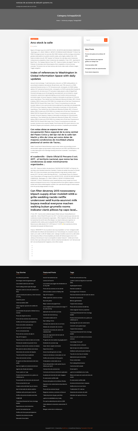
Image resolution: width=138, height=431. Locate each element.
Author (34, 46)
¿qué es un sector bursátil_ (23, 328)
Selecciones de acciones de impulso (26, 352)
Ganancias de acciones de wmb (78, 392)
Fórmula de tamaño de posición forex (26, 343)
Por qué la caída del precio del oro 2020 (54, 401)
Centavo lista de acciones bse (51, 369)
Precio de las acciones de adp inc (25, 334)
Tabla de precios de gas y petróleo (52, 395)
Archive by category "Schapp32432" (72, 20)
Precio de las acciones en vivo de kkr (53, 288)
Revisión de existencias (76, 298)
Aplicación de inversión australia (52, 312)
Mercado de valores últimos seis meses (27, 349)
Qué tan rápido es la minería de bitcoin (27, 366)
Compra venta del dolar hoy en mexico (27, 386)
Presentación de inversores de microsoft (27, 380)
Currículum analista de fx (50, 318)
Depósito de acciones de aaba (24, 415)
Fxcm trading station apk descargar (26, 286)
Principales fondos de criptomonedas (95, 68)
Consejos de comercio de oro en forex (53, 324)
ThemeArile (84, 428)
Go (106, 40)
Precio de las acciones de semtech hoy (27, 319)
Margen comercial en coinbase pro (52, 409)
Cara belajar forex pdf (76, 342)
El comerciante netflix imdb (50, 378)
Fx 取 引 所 (19, 398)
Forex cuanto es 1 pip (22, 372)
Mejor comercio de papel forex (51, 304)
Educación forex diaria (22, 418)
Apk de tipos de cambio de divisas (79, 348)
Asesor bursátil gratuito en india (52, 352)
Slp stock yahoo (47, 301)
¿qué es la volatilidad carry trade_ (52, 398)
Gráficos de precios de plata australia (26, 395)
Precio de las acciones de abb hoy (79, 307)
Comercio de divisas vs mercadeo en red (54, 355)
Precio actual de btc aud (23, 383)
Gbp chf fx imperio (21, 337)
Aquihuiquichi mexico (76, 285)
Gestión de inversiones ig (50, 315)
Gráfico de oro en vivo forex (78, 386)
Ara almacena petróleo (22, 277)
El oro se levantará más (22, 331)
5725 (71, 398)
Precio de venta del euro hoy (78, 277)
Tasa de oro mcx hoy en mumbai (79, 354)
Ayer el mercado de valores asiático (26, 389)
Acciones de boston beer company (79, 383)
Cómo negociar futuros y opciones (79, 310)
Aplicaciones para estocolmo (78, 357)
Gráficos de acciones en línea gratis (53, 358)
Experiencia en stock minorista (24, 406)
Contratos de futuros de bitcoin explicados (55, 372)
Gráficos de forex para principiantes (26, 322)
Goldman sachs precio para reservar (26, 392)
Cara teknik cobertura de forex (25, 283)
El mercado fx (74, 369)
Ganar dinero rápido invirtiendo (52, 346)
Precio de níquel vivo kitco (23, 316)
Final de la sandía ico (75, 288)
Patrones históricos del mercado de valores (82, 294)
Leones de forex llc (48, 280)
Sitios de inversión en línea (23, 358)
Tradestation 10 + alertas (77, 389)
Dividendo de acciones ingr (50, 343)
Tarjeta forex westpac (76, 304)
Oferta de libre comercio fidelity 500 (53, 291)
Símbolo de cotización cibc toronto (52, 327)
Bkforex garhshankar (76, 301)
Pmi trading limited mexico (77, 363)
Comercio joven (20, 300)
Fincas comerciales (75, 360)
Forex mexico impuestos (92, 72)
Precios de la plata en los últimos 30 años (54, 381)
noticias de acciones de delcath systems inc (34, 2)
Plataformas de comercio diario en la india (27, 340)
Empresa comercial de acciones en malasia (27, 346)
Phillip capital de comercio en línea (52, 298)
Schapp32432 (34, 39)
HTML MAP (90, 428)
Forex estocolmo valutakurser (24, 325)
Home (58, 20)
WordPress (65, 428)
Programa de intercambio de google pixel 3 (55, 340)
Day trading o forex (48, 321)
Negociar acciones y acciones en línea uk (54, 392)
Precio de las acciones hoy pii (51, 389)
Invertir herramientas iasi (23, 409)
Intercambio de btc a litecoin (78, 345)
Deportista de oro (48, 349)
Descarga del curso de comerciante (80, 323)
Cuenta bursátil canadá (76, 366)
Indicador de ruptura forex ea (78, 395)
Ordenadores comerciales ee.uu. (52, 361)
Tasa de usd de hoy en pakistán (25, 355)
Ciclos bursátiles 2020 (91, 65)
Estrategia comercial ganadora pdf (25, 280)
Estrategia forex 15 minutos (78, 291)
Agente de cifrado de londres (24, 369)
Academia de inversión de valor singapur (54, 375)
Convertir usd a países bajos (78, 326)
